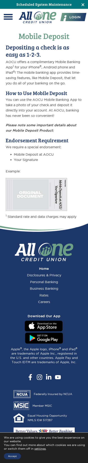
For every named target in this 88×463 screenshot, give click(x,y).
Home (44, 268)
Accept (12, 456)
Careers (44, 302)
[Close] (83, 4)
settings (40, 448)
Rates (44, 295)
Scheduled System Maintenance (44, 4)
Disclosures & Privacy (44, 275)
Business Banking (44, 288)
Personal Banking (44, 282)
